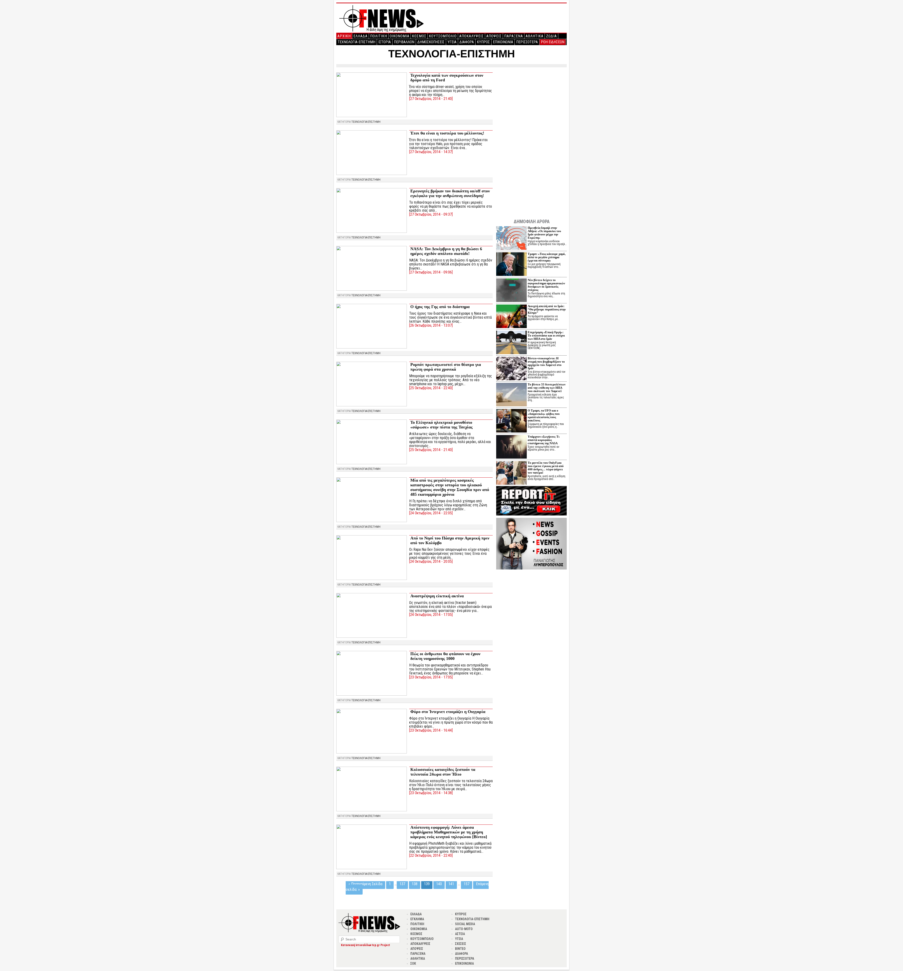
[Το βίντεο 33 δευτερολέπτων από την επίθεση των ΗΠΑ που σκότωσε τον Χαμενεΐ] (511, 395)
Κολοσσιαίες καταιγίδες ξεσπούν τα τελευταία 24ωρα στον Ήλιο (442, 772)
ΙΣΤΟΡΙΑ (384, 42)
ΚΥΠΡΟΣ (483, 42)
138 (414, 884)
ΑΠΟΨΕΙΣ (494, 36)
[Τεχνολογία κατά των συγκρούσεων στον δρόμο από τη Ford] (371, 116)
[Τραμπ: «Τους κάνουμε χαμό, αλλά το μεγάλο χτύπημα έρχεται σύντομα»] (511, 264)
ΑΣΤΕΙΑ (460, 934)
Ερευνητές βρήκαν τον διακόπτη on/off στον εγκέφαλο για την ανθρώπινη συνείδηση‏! (450, 193)
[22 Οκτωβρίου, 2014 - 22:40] (431, 855)
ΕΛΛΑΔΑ (360, 36)
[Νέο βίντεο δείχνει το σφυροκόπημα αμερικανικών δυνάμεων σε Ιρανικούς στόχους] (511, 290)
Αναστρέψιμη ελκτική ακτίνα (437, 596)
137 (402, 884)
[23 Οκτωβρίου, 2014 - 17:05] (431, 677)
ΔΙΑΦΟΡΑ (466, 42)
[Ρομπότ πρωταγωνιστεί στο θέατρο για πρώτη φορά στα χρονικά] (371, 405)
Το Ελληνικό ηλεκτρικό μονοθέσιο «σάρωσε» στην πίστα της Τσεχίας (441, 424)
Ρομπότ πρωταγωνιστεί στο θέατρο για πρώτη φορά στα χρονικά (445, 367)
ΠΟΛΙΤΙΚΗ (378, 36)
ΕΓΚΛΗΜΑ (417, 919)
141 (451, 884)
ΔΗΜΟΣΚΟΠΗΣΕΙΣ (430, 42)
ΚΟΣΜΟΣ (419, 36)
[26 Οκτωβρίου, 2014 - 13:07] (431, 325)
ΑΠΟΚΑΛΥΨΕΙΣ (471, 36)
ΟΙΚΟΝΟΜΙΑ (399, 36)
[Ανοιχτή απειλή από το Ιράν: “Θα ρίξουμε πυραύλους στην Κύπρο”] (511, 317)
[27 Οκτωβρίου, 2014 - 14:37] (431, 152)
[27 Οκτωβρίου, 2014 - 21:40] (431, 98)
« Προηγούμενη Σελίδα (365, 884)
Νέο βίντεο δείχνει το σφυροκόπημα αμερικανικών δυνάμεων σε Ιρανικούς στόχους (546, 285)
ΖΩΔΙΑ (551, 36)
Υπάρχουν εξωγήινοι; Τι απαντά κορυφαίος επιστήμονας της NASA (543, 440)
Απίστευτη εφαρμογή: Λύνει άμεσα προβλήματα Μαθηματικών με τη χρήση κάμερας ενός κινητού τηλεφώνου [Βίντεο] (448, 832)
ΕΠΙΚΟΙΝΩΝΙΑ (503, 42)
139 (427, 884)
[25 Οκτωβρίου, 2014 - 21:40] (431, 450)
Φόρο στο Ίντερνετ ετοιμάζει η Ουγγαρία (447, 711)
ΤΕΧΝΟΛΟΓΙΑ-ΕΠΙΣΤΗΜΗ (356, 42)
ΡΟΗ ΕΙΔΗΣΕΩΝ (552, 42)
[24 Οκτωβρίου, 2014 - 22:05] (431, 513)
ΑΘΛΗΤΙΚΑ (534, 36)
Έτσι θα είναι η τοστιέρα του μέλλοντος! (447, 133)
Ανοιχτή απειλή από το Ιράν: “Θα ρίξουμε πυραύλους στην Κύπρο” (547, 309)
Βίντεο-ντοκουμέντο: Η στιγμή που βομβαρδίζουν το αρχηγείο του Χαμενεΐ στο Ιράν (546, 363)
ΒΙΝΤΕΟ (460, 949)
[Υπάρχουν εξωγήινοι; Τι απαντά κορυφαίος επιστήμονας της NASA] (511, 447)
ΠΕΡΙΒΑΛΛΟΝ (404, 42)
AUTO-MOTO (464, 929)
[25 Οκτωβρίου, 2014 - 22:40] (431, 388)
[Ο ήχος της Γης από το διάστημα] (371, 347)
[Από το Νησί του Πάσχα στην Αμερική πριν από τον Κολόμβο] (371, 578)
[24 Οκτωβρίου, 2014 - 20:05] (431, 561)
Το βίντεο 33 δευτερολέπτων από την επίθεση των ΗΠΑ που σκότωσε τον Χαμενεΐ (547, 388)
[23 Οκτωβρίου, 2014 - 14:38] (431, 793)
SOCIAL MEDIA (465, 924)
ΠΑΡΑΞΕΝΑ (513, 36)
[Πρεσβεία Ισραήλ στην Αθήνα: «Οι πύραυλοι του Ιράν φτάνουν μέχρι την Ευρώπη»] (511, 238)
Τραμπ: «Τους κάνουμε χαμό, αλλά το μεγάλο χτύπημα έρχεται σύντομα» (547, 257)
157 (466, 884)
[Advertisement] (531, 141)
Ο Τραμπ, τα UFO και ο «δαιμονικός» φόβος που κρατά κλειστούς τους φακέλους (544, 415)
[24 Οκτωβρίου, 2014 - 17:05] (431, 614)
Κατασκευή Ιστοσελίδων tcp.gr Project (365, 945)
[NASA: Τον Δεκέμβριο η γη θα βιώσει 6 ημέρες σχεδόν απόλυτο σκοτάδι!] (371, 289)
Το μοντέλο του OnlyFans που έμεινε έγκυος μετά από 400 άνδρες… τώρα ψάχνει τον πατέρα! (546, 467)
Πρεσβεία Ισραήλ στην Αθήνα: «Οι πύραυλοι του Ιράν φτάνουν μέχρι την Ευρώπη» (544, 232)
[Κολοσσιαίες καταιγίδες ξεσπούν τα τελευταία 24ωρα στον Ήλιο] (371, 810)
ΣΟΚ (413, 963)
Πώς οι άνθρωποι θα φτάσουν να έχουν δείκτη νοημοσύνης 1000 (445, 656)
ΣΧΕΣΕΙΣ (460, 944)
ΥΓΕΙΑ (452, 42)
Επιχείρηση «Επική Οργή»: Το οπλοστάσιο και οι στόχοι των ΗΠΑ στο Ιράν (546, 335)
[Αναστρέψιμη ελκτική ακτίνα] (371, 636)
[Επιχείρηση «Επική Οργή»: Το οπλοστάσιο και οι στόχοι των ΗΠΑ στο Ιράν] (511, 343)
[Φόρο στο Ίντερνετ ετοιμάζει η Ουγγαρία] (371, 752)
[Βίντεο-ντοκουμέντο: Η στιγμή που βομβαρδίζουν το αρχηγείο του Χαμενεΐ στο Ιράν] (511, 369)
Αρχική (344, 36)
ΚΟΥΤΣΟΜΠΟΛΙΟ (443, 36)
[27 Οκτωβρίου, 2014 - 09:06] (431, 272)
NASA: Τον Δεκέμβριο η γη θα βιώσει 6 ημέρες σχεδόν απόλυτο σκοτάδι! (446, 251)
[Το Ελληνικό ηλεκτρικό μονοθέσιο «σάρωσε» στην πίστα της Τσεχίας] (371, 463)
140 (439, 884)
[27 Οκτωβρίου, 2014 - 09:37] (431, 214)
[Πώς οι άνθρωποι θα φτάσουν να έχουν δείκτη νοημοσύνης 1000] (371, 694)
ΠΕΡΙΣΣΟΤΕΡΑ (527, 42)
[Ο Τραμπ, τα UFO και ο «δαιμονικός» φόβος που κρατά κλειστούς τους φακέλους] (511, 421)
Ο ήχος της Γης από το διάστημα (440, 306)
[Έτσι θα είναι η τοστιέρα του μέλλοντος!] (371, 173)
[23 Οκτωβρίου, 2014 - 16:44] (431, 730)
